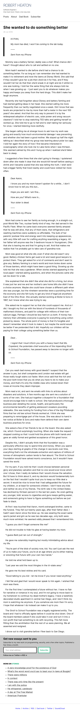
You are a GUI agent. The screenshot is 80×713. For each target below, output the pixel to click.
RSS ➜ (24, 655)
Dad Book (24, 16)
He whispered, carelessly (20, 688)
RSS (32, 708)
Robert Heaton (17, 5)
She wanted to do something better (35, 27)
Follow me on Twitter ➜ (12, 655)
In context (12, 678)
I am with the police (17, 685)
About (14, 16)
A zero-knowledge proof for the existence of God (32, 668)
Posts (6, 16)
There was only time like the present (26, 681)
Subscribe (36, 16)
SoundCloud (60, 708)
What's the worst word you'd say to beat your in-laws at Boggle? (39, 671)
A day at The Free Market (20, 692)
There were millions (17, 675)
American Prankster (17, 695)
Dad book (40, 708)
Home (17, 708)
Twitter (49, 708)
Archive (26, 708)
